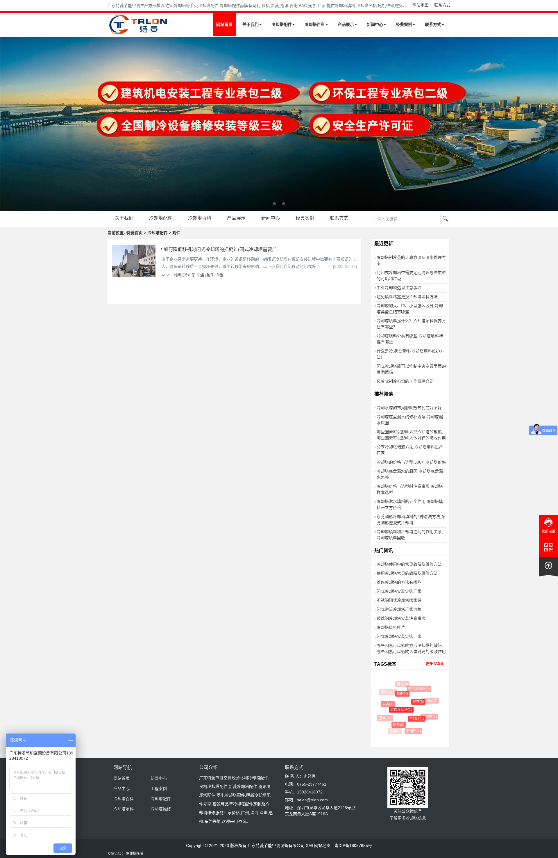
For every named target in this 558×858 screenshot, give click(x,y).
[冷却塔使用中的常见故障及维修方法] (279, 124)
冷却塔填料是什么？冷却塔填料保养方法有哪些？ (411, 323)
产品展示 (346, 24)
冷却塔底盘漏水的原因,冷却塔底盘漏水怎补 (410, 474)
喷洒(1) (425, 727)
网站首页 (224, 24)
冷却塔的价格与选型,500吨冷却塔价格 (411, 462)
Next (6, 124)
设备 (200, 275)
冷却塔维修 (161, 809)
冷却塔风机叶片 (391, 627)
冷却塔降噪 (134, 854)
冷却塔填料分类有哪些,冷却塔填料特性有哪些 (410, 339)
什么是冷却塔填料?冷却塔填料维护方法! (410, 354)
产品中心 (121, 788)
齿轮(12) (428, 701)
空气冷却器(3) (416, 689)
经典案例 (404, 24)
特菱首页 (134, 232)
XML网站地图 (318, 845)
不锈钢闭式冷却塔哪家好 (399, 600)
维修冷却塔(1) (396, 710)
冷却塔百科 (315, 24)
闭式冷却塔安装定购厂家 (399, 591)
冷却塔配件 (281, 24)
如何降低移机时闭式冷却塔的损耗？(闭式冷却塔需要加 (220, 249)
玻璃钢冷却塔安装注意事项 (401, 618)
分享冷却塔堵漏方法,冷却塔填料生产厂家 (410, 450)
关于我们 (250, 24)
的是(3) (394, 725)
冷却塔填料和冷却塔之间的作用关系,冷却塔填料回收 (410, 534)
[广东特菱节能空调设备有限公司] (139, 31)
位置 (220, 275)
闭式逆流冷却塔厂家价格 (399, 609)
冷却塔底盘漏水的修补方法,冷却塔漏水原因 (410, 419)
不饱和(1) (410, 731)
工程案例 (159, 788)
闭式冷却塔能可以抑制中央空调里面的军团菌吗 (411, 369)
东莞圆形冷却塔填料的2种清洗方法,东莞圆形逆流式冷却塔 (411, 519)
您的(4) (398, 694)
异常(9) (413, 702)
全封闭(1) (411, 719)
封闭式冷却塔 (184, 275)
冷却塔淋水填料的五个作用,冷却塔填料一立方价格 (410, 504)
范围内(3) (387, 692)
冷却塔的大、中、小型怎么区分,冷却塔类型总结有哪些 (410, 308)
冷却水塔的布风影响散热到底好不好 (409, 407)
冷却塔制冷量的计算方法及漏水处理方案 (411, 260)
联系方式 (442, 5)
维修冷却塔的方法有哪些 (399, 582)
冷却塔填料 (123, 809)
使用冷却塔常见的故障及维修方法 (407, 573)
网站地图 (420, 5)
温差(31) (383, 718)
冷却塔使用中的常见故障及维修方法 (409, 564)
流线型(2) (426, 717)
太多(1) (384, 704)
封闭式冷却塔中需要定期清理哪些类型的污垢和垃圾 (411, 275)
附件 (210, 275)
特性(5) (401, 684)
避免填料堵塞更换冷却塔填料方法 (407, 296)
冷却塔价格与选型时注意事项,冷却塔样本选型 (410, 489)
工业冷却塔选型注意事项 (399, 287)
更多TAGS (434, 663)
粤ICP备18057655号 (353, 845)
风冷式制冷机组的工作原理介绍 (405, 381)
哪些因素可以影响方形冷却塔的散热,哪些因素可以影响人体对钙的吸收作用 (411, 435)
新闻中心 (375, 24)
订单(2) (394, 731)
